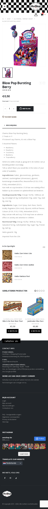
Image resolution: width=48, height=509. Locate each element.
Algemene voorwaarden (11, 417)
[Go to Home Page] (3, 19)
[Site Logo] (37, 6)
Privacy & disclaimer (9, 419)
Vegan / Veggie (17, 319)
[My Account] (36, 14)
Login (4, 401)
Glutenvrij (5, 319)
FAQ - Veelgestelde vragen (11, 414)
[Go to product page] (7, 255)
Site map (5, 422)
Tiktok (16, 478)
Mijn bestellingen (8, 406)
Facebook (5, 478)
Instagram (10, 478)
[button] (4, 6)
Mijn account (6, 403)
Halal (10, 319)
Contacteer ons (7, 408)
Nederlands (11, 463)
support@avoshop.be (10, 361)
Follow (41, 439)
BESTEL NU (26, 109)
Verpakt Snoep (41, 319)
